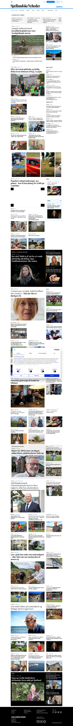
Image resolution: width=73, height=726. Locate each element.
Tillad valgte (36, 375)
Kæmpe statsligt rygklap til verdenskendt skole (53, 606)
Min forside (22, 10)
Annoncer (13, 712)
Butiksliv (15, 429)
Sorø (47, 44)
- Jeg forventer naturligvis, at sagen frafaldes (53, 47)
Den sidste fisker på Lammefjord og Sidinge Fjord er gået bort (26, 607)
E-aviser (44, 1)
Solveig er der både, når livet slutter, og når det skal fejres (18, 236)
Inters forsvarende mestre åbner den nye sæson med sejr (54, 111)
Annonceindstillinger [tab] (42, 353)
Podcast (17, 254)
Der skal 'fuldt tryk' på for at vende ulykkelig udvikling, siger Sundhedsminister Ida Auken (27, 258)
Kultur (33, 116)
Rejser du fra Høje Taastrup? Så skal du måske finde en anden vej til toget (19, 325)
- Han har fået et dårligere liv (27, 293)
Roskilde (47, 74)
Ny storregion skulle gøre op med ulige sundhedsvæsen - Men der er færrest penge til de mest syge (35, 413)
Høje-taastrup (13, 322)
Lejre (12, 98)
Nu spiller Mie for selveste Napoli (53, 448)
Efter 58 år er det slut (33, 235)
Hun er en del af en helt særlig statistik (35, 638)
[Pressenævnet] (41, 721)
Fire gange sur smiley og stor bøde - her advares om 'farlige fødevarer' (54, 657)
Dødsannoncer (50, 10)
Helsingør (48, 26)
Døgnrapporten (19, 18)
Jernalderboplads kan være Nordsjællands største (24, 31)
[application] (19, 127)
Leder (52, 635)
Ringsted (29, 18)
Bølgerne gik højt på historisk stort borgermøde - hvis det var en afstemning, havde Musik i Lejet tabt (18, 657)
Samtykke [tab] (18, 353)
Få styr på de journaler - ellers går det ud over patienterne (36, 431)
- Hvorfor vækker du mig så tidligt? (54, 92)
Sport (56, 10)
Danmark (47, 104)
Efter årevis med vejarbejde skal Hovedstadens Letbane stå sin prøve (36, 537)
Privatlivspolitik (39, 711)
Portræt (16, 116)
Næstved (13, 18)
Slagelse (30, 214)
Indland (35, 534)
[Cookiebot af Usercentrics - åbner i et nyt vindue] (54, 350)
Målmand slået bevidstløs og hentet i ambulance (53, 589)
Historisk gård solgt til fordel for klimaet (25, 381)
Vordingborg (48, 673)
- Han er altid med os (35, 118)
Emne (33, 10)
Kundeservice (13, 710)
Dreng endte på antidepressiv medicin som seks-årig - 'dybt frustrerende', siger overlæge (53, 271)
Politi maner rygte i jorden (53, 77)
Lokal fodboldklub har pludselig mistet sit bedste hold (17, 537)
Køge (12, 429)
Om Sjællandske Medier (40, 710)
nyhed (51, 74)
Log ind (57, 1)
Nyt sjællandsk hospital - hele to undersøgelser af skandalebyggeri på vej (53, 98)
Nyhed (17, 26)
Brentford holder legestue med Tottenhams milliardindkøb (53, 107)
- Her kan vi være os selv (18, 217)
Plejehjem (34, 214)
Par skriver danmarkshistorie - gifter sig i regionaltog (18, 135)
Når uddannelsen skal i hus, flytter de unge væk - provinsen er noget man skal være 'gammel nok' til (53, 677)
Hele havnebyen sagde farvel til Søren (53, 465)
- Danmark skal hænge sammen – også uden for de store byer (54, 381)
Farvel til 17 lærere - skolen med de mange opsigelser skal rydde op (53, 206)
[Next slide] (61, 164)
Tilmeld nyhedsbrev (27, 711)
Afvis (21, 375)
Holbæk (29, 116)
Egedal (12, 378)
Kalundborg (48, 123)
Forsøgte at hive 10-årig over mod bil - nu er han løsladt (18, 211)
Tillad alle (52, 375)
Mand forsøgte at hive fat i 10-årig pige (54, 72)
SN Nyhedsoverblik (14, 10)
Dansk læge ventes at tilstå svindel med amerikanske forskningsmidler (53, 432)
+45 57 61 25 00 (17, 722)
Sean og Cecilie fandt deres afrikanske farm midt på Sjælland (18, 119)
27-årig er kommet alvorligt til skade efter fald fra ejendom (53, 116)
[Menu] (62, 2)
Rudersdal (12, 514)
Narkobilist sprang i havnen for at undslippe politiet (35, 657)
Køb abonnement (50, 1)
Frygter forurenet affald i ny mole (52, 516)
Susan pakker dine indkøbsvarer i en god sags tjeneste (18, 517)
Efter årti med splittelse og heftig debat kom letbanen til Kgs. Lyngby (26, 70)
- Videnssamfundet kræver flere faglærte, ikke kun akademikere (25, 485)
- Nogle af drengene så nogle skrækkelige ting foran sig (36, 518)
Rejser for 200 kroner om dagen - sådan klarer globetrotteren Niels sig (52, 29)
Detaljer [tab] (30, 353)
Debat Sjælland (53, 378)
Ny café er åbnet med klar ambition (17, 431)
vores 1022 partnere (20, 358)
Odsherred (30, 429)
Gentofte (12, 178)
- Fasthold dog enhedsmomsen (52, 184)
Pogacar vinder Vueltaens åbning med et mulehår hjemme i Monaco (54, 121)
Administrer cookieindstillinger (42, 712)
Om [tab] (54, 353)
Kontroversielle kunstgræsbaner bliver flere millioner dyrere (27, 57)
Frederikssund (48, 514)
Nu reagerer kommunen (18, 638)
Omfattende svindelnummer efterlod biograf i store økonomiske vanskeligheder (53, 555)
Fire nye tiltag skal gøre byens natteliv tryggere (36, 588)
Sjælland (47, 18)
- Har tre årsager (18, 412)
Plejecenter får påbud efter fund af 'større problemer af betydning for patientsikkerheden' (35, 217)
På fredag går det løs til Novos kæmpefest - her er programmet (53, 87)
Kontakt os (26, 712)
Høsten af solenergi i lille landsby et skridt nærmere (53, 693)
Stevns (47, 604)
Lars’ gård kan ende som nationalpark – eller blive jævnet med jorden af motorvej (27, 557)
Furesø (12, 409)
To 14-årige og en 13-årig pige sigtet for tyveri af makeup (17, 21)
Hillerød (47, 95)
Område (27, 10)
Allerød (13, 26)
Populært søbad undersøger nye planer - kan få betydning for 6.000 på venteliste (27, 183)
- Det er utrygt (18, 101)
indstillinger (56, 362)
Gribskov (30, 133)
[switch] (30, 371)
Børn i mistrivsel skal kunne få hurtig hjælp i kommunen (53, 253)
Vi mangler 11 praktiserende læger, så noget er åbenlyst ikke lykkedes (54, 126)
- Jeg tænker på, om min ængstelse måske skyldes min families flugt (36, 136)
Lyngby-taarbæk (14, 67)
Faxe (11, 214)
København (48, 429)
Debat (43, 10)
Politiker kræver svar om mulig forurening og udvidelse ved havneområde (36, 344)
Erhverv (38, 10)
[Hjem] (11, 2)
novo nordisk (52, 85)
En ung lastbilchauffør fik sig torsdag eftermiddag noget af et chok (53, 82)
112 (53, 79)
